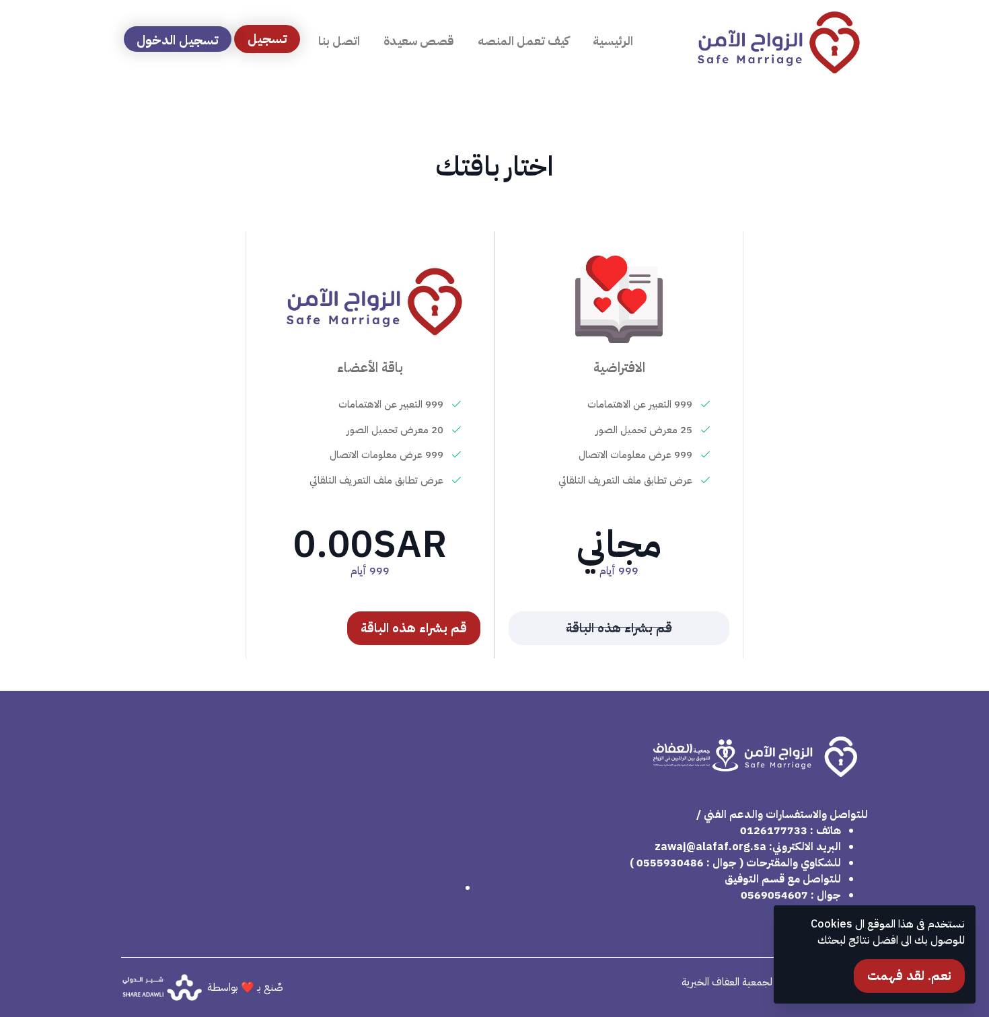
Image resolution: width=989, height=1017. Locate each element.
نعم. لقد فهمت (909, 975)
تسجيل (267, 38)
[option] (618, 444)
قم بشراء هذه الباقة (414, 628)
